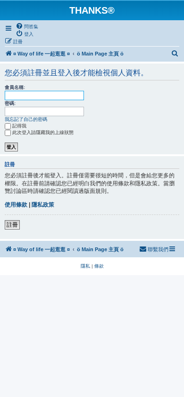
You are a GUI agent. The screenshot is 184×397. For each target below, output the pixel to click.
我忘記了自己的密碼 (26, 119)
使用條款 (16, 204)
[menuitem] (27, 26)
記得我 (19, 125)
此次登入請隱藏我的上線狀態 (43, 132)
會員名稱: (15, 87)
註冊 (12, 225)
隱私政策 (43, 204)
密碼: (10, 103)
